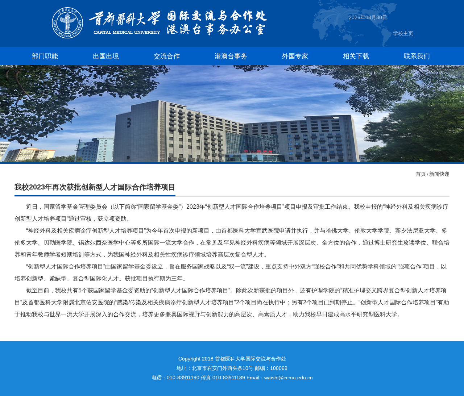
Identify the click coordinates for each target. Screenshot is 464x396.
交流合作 (167, 56)
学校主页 (403, 33)
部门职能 (45, 56)
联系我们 (417, 56)
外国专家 (295, 56)
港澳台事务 (231, 56)
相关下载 (356, 56)
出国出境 (106, 56)
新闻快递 (439, 174)
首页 (421, 174)
